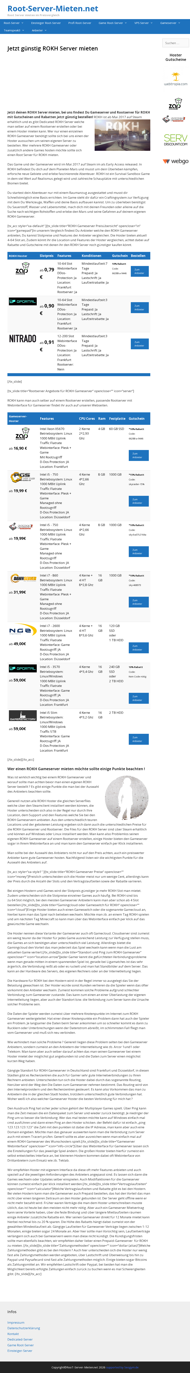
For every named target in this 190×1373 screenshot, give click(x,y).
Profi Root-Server (79, 23)
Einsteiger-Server (19, 1351)
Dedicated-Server (20, 1339)
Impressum (15, 1322)
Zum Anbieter (139, 271)
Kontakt (13, 1334)
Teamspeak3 (12, 30)
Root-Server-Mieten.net (52, 8)
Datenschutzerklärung (23, 1328)
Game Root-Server (111, 23)
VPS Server (142, 23)
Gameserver (168, 23)
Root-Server (12, 23)
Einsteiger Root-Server (46, 23)
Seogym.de (131, 1367)
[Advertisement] (78, 84)
